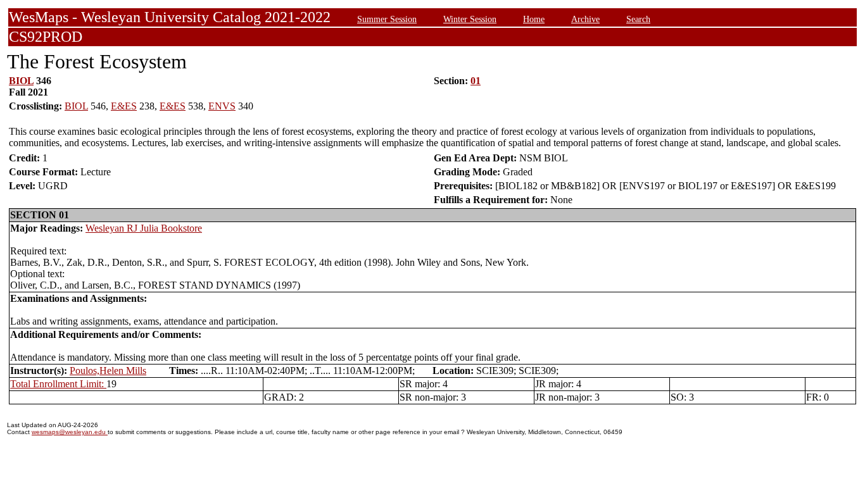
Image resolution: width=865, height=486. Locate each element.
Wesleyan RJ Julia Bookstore (143, 228)
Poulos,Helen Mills (108, 370)
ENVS (222, 106)
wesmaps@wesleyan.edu (70, 431)
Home (534, 19)
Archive (585, 19)
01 (475, 80)
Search (638, 19)
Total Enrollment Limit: (58, 383)
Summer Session (387, 19)
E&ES (124, 106)
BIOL (21, 80)
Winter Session (469, 19)
